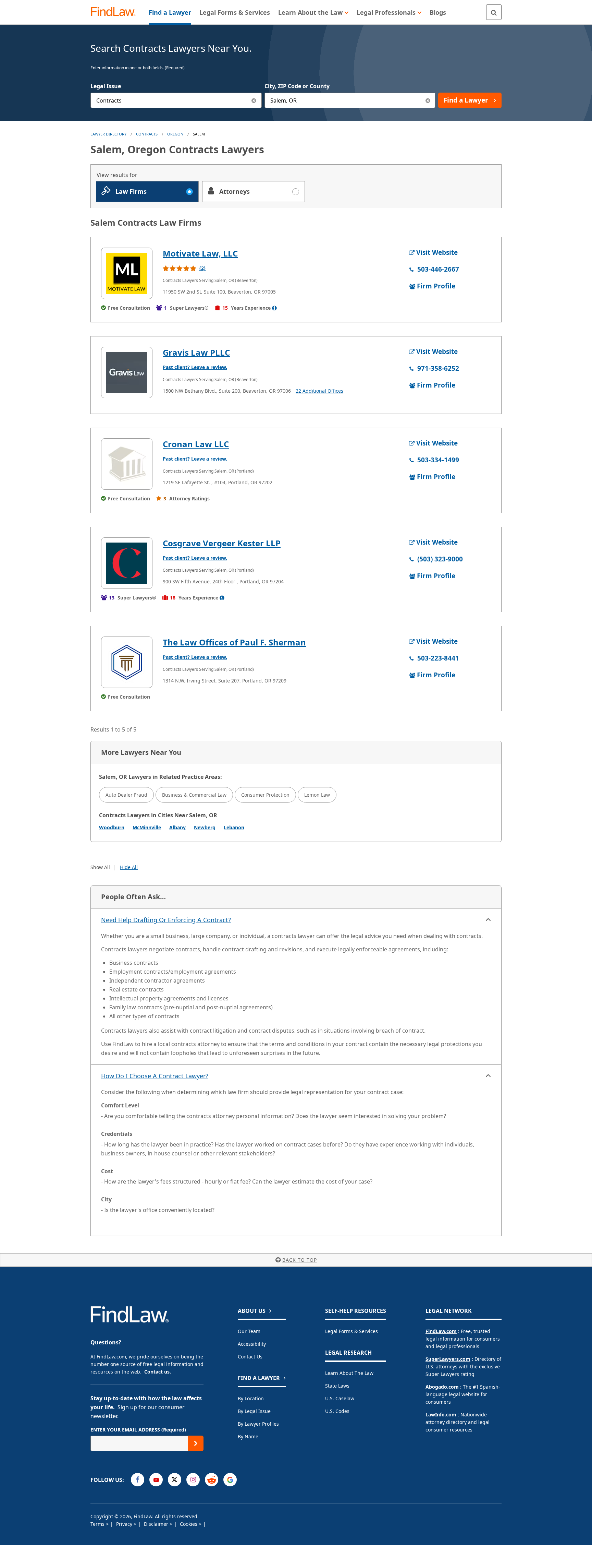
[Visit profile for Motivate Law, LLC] (126, 273)
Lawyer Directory (108, 133)
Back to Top (299, 1260)
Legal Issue (105, 86)
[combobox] (176, 100)
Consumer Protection (265, 795)
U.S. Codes (337, 1411)
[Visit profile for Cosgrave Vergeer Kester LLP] (126, 563)
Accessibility (252, 1344)
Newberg (204, 827)
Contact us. (157, 1371)
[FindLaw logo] (116, 12)
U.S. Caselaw (339, 1398)
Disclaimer (157, 1524)
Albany (177, 827)
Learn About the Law (349, 1373)
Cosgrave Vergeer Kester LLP (222, 543)
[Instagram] (193, 1479)
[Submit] (196, 1443)
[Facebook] (137, 1479)
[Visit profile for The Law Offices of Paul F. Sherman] (126, 662)
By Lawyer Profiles (258, 1424)
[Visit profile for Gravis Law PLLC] (126, 372)
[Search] (494, 12)
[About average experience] (274, 308)
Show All (100, 867)
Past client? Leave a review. (195, 367)
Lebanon (234, 827)
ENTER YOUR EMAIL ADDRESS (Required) (138, 1429)
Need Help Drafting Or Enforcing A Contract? (166, 920)
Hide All (129, 867)
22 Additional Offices (319, 391)
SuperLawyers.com (448, 1359)
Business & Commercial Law (194, 795)
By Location (251, 1398)
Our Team (249, 1331)
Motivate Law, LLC (200, 253)
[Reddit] (211, 1479)
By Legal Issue (254, 1411)
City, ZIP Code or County (297, 86)
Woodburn (111, 827)
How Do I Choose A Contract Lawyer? (154, 1076)
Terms (98, 1524)
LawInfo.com (441, 1414)
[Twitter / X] (174, 1479)
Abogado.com (442, 1386)
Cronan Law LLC (196, 444)
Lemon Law (317, 795)
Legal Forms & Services (351, 1331)
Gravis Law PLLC (196, 352)
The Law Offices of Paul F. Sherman (234, 642)
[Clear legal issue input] (254, 100)
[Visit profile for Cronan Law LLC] (126, 464)
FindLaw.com (441, 1331)
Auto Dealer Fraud (126, 795)
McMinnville (147, 827)
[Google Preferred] (230, 1479)
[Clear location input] (427, 100)
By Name (248, 1436)
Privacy (125, 1524)
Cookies (189, 1524)
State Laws (337, 1385)
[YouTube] (156, 1479)
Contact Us (250, 1356)
